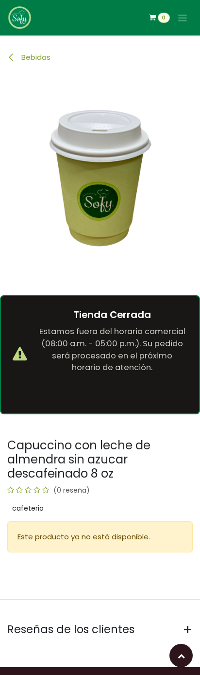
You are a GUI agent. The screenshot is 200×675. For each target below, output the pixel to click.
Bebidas (34, 57)
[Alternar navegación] (182, 17)
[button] (181, 655)
